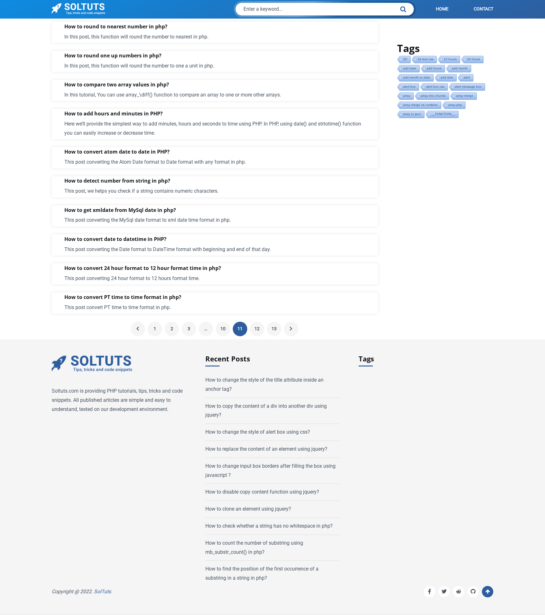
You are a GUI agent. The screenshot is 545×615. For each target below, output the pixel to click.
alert (467, 77)
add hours (434, 68)
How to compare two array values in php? (116, 84)
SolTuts (102, 591)
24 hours (473, 59)
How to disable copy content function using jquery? (262, 492)
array (406, 95)
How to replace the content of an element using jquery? (266, 449)
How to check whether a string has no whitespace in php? (269, 526)
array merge (464, 95)
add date (409, 68)
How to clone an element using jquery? (248, 509)
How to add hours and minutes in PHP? (113, 113)
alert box (409, 86)
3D (405, 59)
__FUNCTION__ (443, 114)
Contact (483, 9)
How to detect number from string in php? (117, 181)
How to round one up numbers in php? (112, 55)
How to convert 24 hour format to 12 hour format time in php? (142, 268)
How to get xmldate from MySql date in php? (120, 210)
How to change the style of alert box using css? (257, 432)
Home (442, 9)
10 (223, 328)
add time (447, 77)
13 (274, 328)
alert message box (468, 86)
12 (257, 328)
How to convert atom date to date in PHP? (117, 152)
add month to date (416, 77)
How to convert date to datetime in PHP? (115, 239)
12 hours (450, 59)
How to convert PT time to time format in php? (122, 297)
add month (460, 68)
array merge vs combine (420, 105)
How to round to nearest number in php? (115, 26)
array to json (412, 114)
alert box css (435, 86)
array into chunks (433, 95)
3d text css (425, 59)
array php (455, 105)
